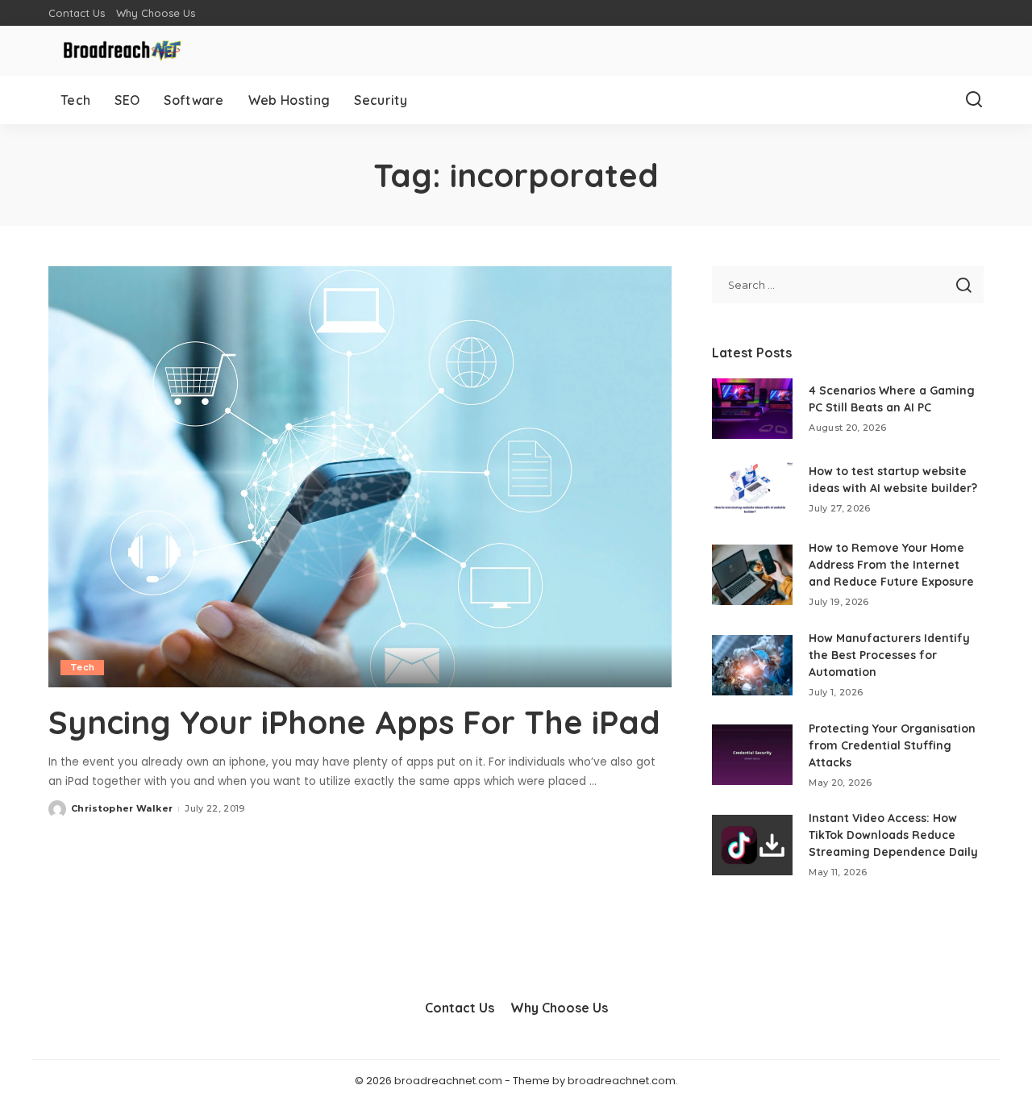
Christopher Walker (122, 808)
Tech (82, 667)
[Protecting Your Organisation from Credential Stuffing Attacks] (752, 754)
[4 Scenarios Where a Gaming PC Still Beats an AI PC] (752, 408)
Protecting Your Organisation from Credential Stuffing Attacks (892, 745)
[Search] (974, 100)
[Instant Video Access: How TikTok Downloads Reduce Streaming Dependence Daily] (752, 845)
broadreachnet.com (622, 1080)
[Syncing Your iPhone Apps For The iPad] (360, 476)
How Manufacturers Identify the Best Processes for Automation (889, 655)
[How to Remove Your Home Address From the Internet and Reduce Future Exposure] (752, 575)
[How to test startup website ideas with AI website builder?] (752, 489)
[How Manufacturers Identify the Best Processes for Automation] (752, 665)
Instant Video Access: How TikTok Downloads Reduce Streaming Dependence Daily (893, 835)
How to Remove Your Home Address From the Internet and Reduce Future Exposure (891, 565)
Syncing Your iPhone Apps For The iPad (354, 722)
